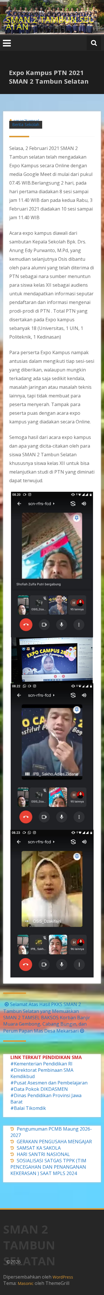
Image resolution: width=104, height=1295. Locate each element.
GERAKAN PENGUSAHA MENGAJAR (54, 1141)
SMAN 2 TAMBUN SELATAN (49, 23)
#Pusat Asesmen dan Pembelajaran (49, 1083)
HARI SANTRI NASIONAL (43, 1154)
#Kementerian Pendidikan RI (41, 1064)
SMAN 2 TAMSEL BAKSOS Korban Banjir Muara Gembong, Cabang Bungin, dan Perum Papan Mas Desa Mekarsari (46, 1024)
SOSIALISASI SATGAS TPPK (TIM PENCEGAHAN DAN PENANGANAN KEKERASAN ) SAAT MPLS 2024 (48, 1166)
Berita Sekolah (25, 124)
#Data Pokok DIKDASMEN (39, 1089)
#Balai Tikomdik (28, 1108)
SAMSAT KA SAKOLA (39, 1148)
